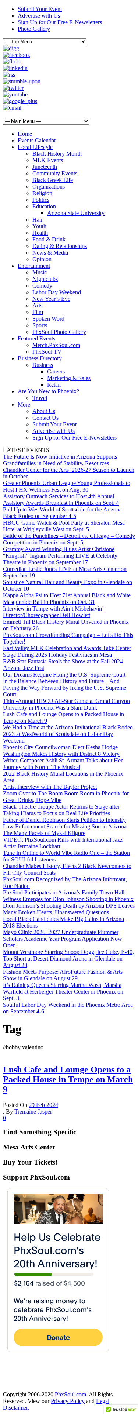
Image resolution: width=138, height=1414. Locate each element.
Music (39, 272)
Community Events (54, 173)
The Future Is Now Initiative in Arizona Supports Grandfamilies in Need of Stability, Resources (60, 459)
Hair (37, 219)
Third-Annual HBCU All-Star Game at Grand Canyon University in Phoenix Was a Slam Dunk (66, 704)
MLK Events (47, 160)
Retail (54, 385)
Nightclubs (45, 279)
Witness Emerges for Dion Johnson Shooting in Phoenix (68, 899)
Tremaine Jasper (33, 1111)
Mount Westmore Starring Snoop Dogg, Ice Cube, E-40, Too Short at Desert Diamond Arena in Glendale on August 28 (68, 958)
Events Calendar (37, 140)
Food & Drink (49, 239)
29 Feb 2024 (43, 1105)
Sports (39, 325)
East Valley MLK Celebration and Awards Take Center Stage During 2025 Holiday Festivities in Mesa (67, 651)
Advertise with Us (39, 15)
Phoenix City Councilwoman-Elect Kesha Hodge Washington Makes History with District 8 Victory (61, 750)
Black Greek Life (52, 180)
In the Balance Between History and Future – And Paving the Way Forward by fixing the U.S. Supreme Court (64, 687)
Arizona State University (76, 213)
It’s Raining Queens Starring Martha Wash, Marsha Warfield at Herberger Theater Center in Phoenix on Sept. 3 (63, 991)
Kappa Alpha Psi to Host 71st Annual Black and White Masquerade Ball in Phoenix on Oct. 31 (67, 598)
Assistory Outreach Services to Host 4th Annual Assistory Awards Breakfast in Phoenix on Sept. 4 (61, 499)
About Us (43, 411)
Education (44, 206)
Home (25, 134)
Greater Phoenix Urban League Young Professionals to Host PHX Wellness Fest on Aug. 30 (66, 486)
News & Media (50, 252)
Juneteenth (44, 167)
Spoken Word (48, 319)
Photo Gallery (34, 29)
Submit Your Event (40, 9)
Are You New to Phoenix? (48, 391)
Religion (42, 193)
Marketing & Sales (69, 378)
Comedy (42, 286)
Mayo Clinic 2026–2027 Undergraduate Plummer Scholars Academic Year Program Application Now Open (62, 938)
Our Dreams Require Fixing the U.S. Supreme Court (64, 674)
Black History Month (57, 153)
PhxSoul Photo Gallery (59, 332)
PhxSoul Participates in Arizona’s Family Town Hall (63, 892)
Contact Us (45, 418)
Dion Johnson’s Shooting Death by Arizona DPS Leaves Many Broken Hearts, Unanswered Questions (69, 909)
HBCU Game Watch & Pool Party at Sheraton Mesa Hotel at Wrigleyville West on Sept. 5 (64, 526)
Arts (37, 305)
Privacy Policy (68, 1401)
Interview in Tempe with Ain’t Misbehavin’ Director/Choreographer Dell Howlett (53, 611)
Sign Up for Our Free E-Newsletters (60, 22)
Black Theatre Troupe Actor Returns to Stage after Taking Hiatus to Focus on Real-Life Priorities (61, 809)
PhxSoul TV (47, 352)
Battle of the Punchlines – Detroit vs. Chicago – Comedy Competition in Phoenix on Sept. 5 (69, 539)
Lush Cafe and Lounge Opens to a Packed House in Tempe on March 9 (68, 1079)
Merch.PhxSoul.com (56, 345)
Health (40, 233)
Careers (56, 371)
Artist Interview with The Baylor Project (50, 787)
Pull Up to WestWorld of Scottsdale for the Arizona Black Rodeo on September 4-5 (62, 512)
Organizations (48, 186)
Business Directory (40, 358)
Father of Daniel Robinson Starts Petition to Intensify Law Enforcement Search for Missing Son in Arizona (65, 823)
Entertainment (34, 266)
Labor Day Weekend (56, 292)
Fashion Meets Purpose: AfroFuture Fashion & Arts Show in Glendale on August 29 (63, 975)
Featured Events (36, 338)
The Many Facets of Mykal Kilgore (44, 833)
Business (42, 365)
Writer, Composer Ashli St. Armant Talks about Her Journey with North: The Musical (63, 763)
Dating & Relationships (59, 246)
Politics (40, 200)
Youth (39, 226)
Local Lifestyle (35, 147)
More (24, 404)
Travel (39, 398)
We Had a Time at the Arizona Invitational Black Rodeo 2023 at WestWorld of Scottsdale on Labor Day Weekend (68, 734)
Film (37, 312)
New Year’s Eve (51, 299)
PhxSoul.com (70, 1394)
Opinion (42, 259)
